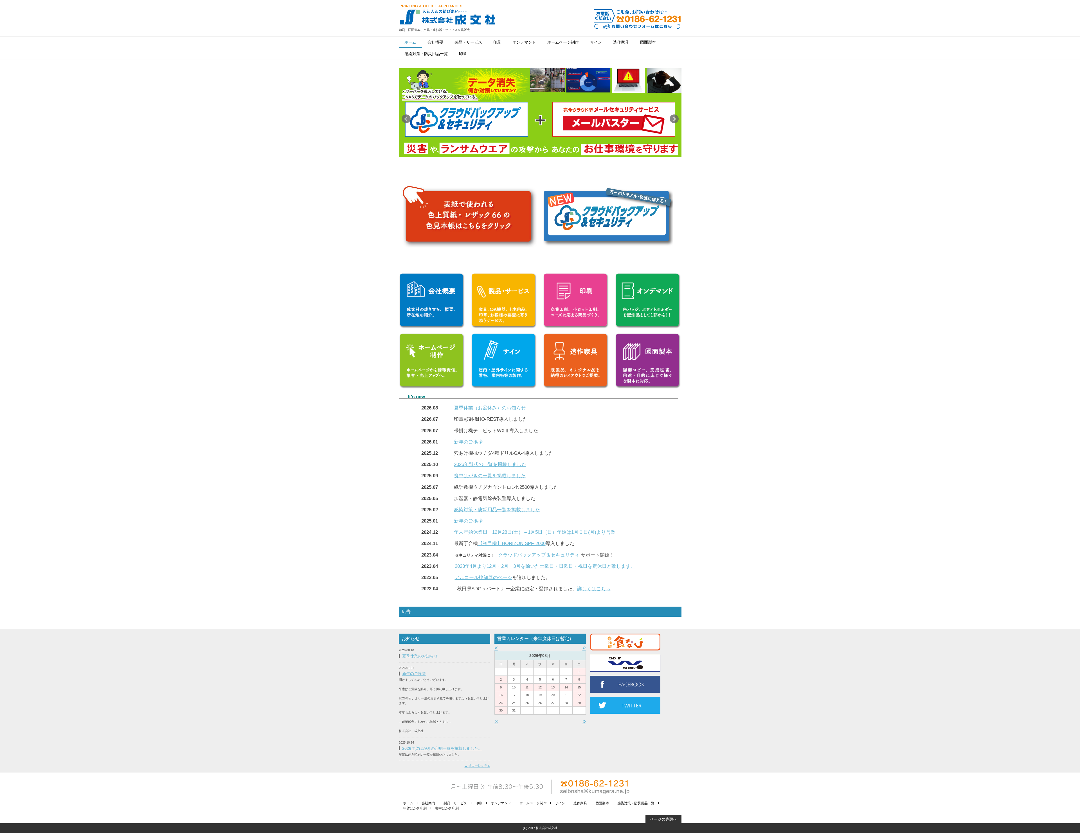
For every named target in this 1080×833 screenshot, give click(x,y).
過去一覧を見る (479, 765)
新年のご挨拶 (414, 674)
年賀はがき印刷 (415, 808)
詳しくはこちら (594, 588)
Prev (406, 118)
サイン (596, 42)
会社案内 (428, 803)
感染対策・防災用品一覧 (426, 53)
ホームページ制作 (563, 42)
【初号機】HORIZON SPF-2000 (512, 543)
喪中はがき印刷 (447, 808)
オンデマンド (524, 42)
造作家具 (621, 42)
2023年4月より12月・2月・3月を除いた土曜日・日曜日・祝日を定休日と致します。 (545, 566)
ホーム (410, 42)
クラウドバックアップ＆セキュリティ (539, 555)
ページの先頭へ (663, 819)
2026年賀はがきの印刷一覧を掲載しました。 (442, 748)
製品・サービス (468, 42)
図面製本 (648, 42)
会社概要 (435, 42)
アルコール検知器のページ (483, 577)
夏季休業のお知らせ (420, 656)
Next (674, 118)
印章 (463, 53)
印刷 (497, 42)
